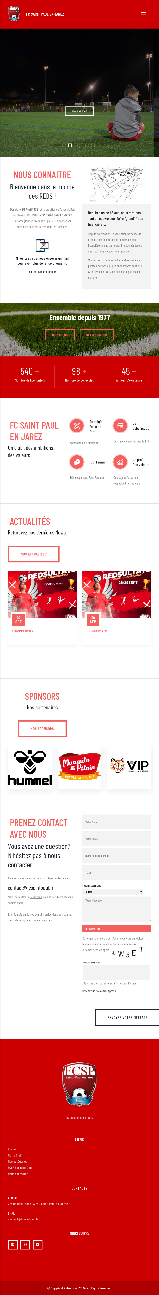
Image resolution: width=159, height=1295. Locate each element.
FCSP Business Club (20, 1167)
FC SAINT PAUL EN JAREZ (45, 13)
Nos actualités (34, 554)
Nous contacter (18, 1174)
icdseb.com (71, 1288)
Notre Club (15, 1155)
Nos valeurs (59, 335)
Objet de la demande (91, 885)
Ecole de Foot (79, 121)
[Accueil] (14, 13)
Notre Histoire (97, 335)
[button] (116, 928)
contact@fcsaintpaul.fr (42, 271)
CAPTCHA (94, 929)
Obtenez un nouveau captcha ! (100, 991)
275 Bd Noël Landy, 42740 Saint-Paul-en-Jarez (38, 1203)
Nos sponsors (42, 728)
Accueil (12, 1149)
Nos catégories (17, 1161)
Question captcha (91, 962)
